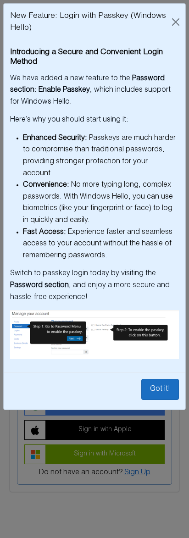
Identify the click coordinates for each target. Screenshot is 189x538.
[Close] (175, 22)
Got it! (160, 389)
